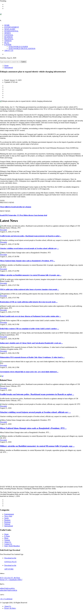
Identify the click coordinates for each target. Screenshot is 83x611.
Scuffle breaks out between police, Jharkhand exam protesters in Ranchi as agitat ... (30, 236)
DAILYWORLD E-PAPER (18, 47)
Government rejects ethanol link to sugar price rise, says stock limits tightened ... (29, 372)
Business (7, 520)
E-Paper (7, 536)
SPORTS (7, 33)
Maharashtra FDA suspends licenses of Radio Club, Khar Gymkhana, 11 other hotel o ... (32, 357)
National (7, 524)
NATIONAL (8, 35)
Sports (6, 518)
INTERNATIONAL (11, 31)
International (8, 67)
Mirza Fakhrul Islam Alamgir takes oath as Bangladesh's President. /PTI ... (27, 261)
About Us (7, 542)
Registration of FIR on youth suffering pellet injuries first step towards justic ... (28, 302)
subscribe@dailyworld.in (8, 590)
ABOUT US (8, 50)
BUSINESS (8, 37)
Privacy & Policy (10, 608)
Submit (23, 62)
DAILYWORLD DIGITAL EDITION (22, 48)
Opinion (7, 540)
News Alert (8, 516)
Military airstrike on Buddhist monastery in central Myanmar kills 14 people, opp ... (30, 275)
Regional (7, 522)
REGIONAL (8, 39)
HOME (7, 25)
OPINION (8, 41)
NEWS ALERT (9, 29)
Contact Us (8, 544)
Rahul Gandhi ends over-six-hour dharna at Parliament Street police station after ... (30, 316)
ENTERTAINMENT (11, 27)
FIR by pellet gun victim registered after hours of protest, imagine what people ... (29, 289)
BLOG (6, 43)
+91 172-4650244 (6, 599)
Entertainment (9, 514)
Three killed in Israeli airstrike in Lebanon (15, 207)
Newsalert (3, 230)
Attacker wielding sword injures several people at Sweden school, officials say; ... (29, 248)
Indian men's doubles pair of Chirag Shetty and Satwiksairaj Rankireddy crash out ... (31, 343)
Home (6, 65)
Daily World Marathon (12, 546)
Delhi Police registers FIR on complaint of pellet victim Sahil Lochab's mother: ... (29, 329)
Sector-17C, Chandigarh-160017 (11, 580)
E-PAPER (7, 45)
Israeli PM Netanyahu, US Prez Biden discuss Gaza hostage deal (23, 215)
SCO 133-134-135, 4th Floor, (10, 578)
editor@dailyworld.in (7, 588)
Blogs (6, 538)
